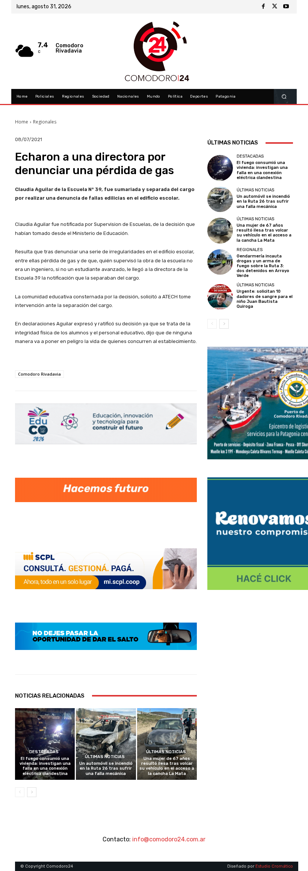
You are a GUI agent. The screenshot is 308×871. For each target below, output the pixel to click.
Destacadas (44, 752)
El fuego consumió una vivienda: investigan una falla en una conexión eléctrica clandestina (45, 766)
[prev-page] (19, 792)
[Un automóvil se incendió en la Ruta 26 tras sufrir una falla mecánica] (106, 744)
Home (21, 122)
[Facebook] (263, 6)
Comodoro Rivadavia (39, 374)
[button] (284, 96)
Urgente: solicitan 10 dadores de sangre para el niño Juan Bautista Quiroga (265, 299)
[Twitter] (274, 6)
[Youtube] (285, 6)
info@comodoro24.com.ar (168, 839)
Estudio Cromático (274, 866)
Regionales (44, 122)
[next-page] (31, 792)
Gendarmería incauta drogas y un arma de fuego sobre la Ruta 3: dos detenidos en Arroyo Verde (263, 266)
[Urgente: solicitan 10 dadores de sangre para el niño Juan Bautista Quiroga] (220, 297)
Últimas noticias (105, 757)
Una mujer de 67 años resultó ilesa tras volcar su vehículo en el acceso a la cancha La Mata (166, 766)
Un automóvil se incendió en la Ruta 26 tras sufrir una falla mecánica (106, 768)
